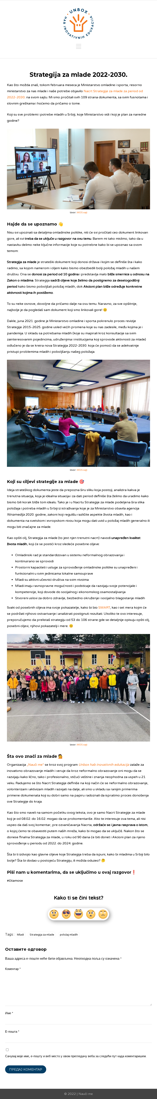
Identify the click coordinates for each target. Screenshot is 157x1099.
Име (9, 1013)
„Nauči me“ (35, 765)
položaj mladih (69, 934)
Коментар (13, 969)
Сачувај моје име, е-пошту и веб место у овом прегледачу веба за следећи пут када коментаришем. (75, 1056)
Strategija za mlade (42, 934)
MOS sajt (82, 212)
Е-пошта (12, 1031)
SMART (104, 608)
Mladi (20, 934)
